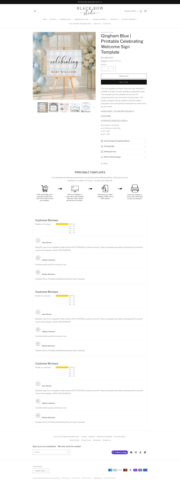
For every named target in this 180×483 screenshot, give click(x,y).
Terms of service (86, 478)
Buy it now (124, 82)
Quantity (103, 64)
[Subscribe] (68, 452)
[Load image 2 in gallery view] (53, 107)
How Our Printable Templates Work (66, 437)
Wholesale (97, 440)
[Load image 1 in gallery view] (43, 107)
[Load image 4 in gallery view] (75, 107)
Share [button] (105, 164)
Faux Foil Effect (119, 437)
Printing (84, 437)
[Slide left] (35, 107)
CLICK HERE (106, 116)
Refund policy (66, 478)
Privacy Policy (86, 440)
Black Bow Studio (43, 478)
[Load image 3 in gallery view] (64, 107)
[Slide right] (93, 107)
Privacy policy (76, 478)
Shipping (104, 61)
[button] (35, 11)
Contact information (110, 478)
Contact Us (106, 440)
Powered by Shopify (54, 478)
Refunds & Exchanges (104, 437)
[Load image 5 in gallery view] (86, 107)
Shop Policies (74, 440)
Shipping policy (98, 478)
